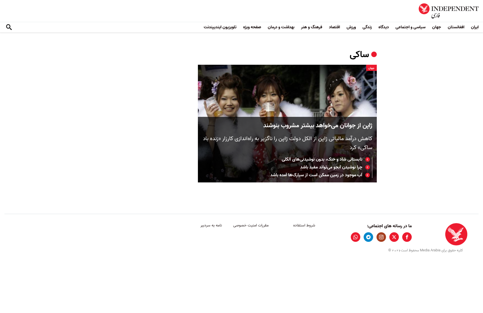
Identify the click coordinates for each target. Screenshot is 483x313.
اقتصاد (334, 27)
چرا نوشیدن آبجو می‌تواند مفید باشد (331, 167)
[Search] (9, 27)
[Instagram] (381, 237)
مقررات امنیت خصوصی (251, 225)
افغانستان (456, 27)
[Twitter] (394, 237)
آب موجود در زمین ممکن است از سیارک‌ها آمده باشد (316, 175)
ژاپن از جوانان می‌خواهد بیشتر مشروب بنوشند (317, 125)
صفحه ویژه (252, 27)
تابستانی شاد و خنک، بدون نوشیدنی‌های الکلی (322, 159)
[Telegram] (368, 237)
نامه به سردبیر (211, 225)
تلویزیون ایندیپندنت (220, 27)
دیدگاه (383, 27)
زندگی (367, 27)
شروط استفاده (304, 225)
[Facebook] (407, 237)
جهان (436, 27)
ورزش (351, 27)
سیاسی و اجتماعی (410, 27)
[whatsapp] (355, 237)
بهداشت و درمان (281, 27)
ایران (475, 27)
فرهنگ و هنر (311, 27)
